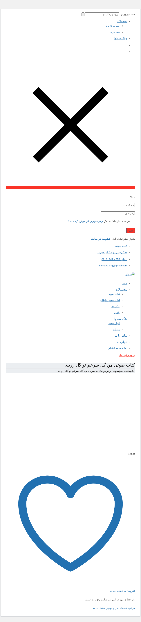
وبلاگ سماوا (120, 38)
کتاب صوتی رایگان (110, 300)
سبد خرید (115, 32)
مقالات (116, 329)
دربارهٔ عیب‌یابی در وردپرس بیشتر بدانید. (113, 607)
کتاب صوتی (121, 245)
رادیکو (116, 312)
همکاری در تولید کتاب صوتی (112, 252)
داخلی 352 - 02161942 (114, 259)
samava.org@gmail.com (113, 265)
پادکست (115, 306)
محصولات (122, 21)
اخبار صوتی (114, 323)
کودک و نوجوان (110, 370)
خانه (132, 370)
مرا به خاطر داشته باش (117, 221)
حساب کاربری (112, 25)
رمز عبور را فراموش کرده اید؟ (85, 221)
